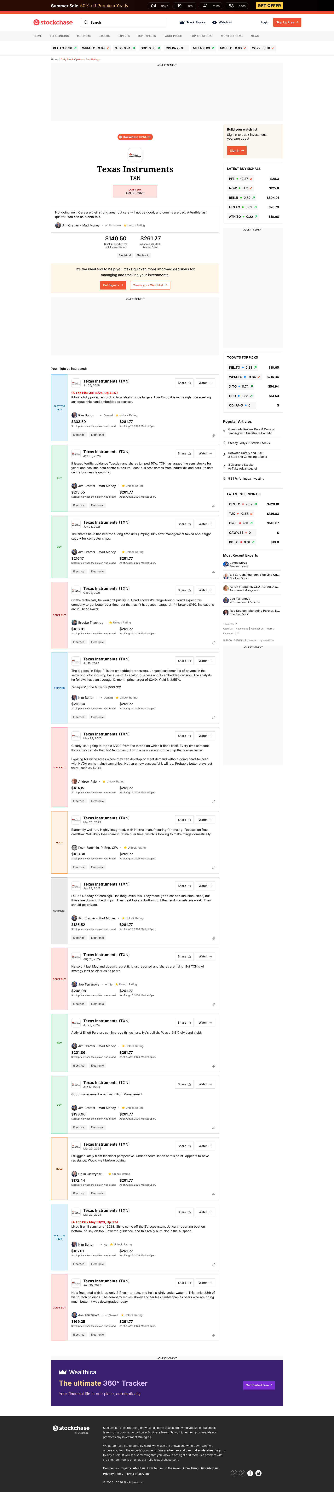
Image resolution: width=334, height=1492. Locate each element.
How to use (242, 628)
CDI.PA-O (174, 48)
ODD (148, 48)
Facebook (228, 633)
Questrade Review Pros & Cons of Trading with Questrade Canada (251, 431)
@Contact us (209, 1468)
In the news (173, 1468)
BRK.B (239, 198)
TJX (239, 514)
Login (264, 22)
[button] (80, 225)
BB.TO (239, 542)
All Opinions (59, 36)
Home (38, 36)
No (110, 984)
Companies (111, 1468)
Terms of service (137, 1474)
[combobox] (123, 22)
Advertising (190, 1468)
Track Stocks (196, 22)
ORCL (238, 523)
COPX (261, 48)
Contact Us (257, 628)
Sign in (235, 150)
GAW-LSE (240, 533)
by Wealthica (267, 640)
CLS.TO (240, 504)
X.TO (122, 48)
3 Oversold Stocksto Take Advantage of (242, 466)
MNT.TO (231, 48)
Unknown (115, 225)
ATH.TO (241, 217)
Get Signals (111, 285)
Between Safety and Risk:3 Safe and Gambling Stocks (247, 455)
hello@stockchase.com (162, 1459)
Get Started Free (257, 1385)
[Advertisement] (167, 94)
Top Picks (84, 36)
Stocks (104, 36)
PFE (238, 179)
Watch (203, 383)
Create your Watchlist (148, 285)
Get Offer (269, 5)
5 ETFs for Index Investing (246, 478)
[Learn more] (213, 435)
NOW (238, 188)
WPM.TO (93, 48)
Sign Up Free (285, 22)
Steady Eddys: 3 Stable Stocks (249, 443)
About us (228, 628)
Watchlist (225, 22)
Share (182, 383)
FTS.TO (240, 207)
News (255, 36)
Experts (124, 36)
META (201, 48)
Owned (108, 415)
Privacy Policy (113, 1474)
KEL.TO (62, 48)
